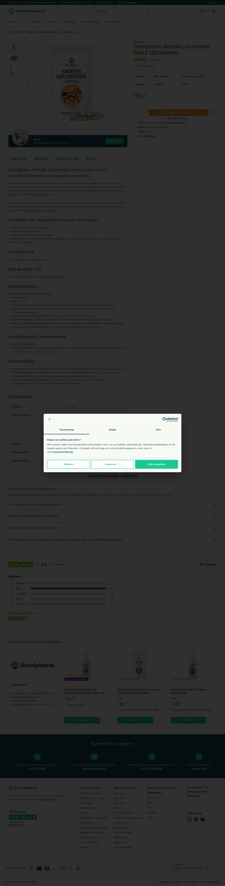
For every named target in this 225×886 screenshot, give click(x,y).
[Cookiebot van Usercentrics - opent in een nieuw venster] (164, 419)
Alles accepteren (156, 464)
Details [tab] (112, 429)
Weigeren (69, 464)
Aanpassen (111, 464)
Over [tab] (158, 429)
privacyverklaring (63, 452)
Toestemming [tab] (66, 429)
